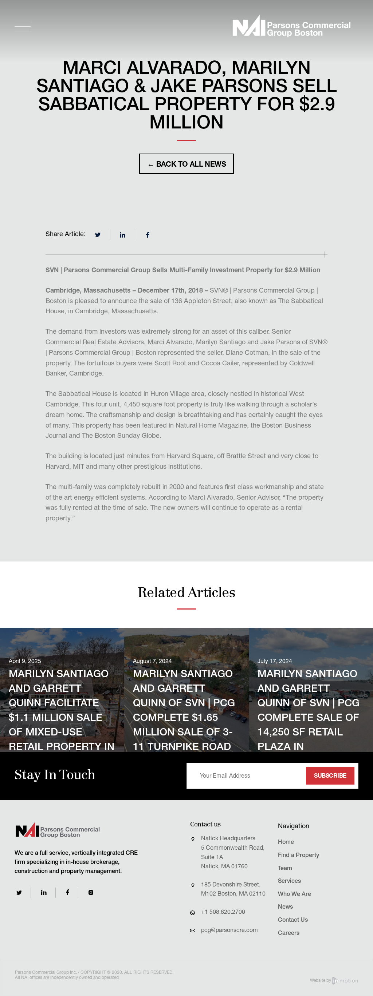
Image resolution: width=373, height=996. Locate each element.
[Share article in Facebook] (147, 235)
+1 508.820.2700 (223, 913)
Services (289, 882)
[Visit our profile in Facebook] (67, 892)
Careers (288, 934)
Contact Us (293, 921)
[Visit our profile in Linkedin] (44, 892)
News (285, 907)
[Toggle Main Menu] (23, 26)
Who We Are (294, 895)
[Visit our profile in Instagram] (91, 892)
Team (285, 869)
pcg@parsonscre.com (229, 931)
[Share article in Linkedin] (122, 235)
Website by (321, 981)
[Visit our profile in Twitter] (19, 892)
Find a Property (298, 856)
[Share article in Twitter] (98, 235)
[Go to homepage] (291, 26)
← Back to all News (186, 165)
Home (286, 843)
